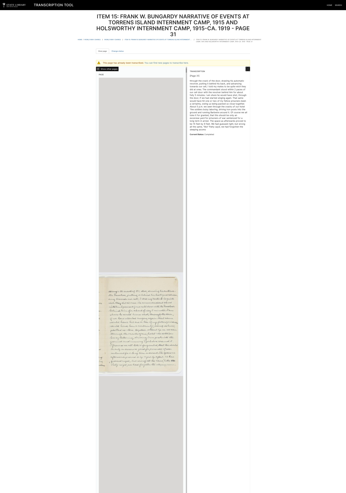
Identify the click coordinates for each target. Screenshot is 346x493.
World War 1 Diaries (112, 40)
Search (338, 5)
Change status (118, 51)
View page (103, 51)
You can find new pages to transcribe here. (166, 62)
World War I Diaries (92, 40)
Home (329, 5)
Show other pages (109, 69)
